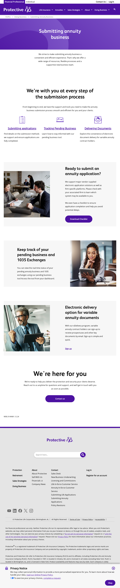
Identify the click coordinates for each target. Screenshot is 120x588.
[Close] (113, 568)
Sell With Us (37, 477)
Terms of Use (75, 519)
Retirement (17, 475)
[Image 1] (60, 439)
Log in (89, 470)
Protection (17, 470)
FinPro (8, 17)
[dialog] (60, 576)
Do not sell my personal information (79, 534)
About (87, 10)
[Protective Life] (18, 9)
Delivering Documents (98, 128)
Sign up (68, 348)
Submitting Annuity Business (41, 17)
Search (83, 454)
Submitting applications (22, 128)
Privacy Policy (87, 519)
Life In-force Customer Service (64, 484)
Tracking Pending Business (60, 128)
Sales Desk (56, 473)
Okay (110, 583)
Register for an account (96, 475)
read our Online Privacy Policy (39, 575)
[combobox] (57, 455)
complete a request (52, 578)
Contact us (60, 398)
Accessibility (100, 519)
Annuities (59, 10)
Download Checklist (78, 219)
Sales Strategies (74, 10)
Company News (39, 484)
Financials (36, 481)
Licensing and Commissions (63, 480)
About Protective (39, 473)
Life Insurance (44, 10)
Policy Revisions (58, 505)
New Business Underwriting (63, 477)
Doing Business (101, 10)
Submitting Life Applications (63, 494)
